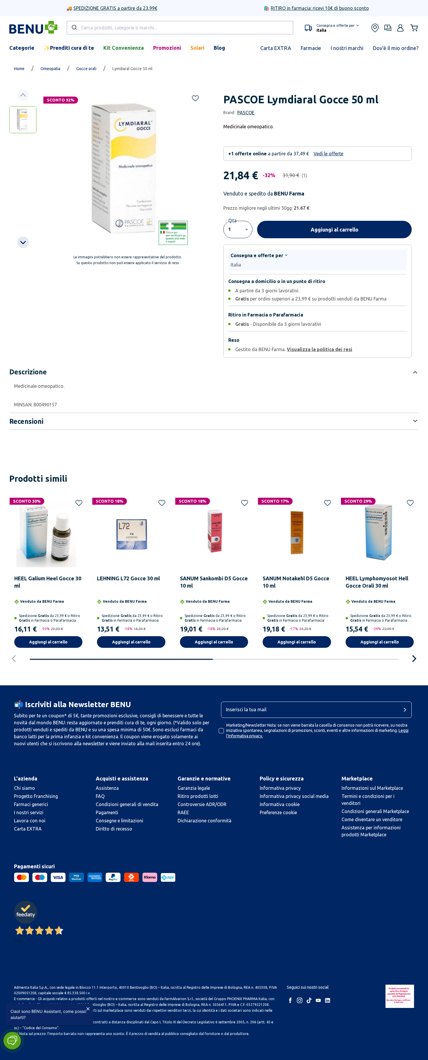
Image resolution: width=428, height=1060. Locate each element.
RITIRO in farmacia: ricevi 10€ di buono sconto (320, 8)
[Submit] (74, 27)
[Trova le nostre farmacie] (375, 28)
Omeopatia (50, 68)
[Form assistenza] (387, 27)
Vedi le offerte (328, 153)
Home (19, 68)
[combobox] (180, 27)
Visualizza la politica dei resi (319, 349)
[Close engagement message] (88, 1009)
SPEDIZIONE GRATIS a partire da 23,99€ (115, 8)
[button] (332, 28)
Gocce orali (86, 68)
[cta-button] (406, 709)
